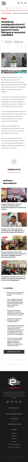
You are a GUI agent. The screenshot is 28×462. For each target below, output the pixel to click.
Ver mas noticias (14, 351)
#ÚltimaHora (7, 13)
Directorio (14, 436)
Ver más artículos (13, 172)
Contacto (14, 441)
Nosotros (14, 433)
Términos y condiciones (14, 447)
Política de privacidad (14, 444)
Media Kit (14, 438)
